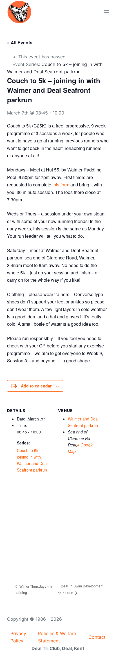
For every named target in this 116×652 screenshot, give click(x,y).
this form (60, 184)
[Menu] (106, 12)
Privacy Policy (18, 637)
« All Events (19, 42)
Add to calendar (36, 386)
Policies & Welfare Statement (57, 637)
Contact (97, 637)
